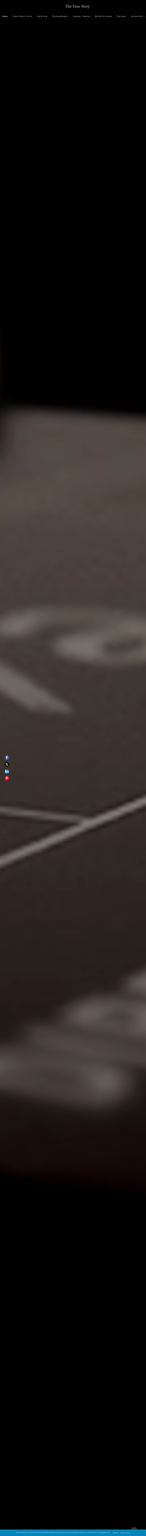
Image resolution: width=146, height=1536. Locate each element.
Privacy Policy (125, 1533)
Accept (115, 1533)
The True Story (77, 6)
